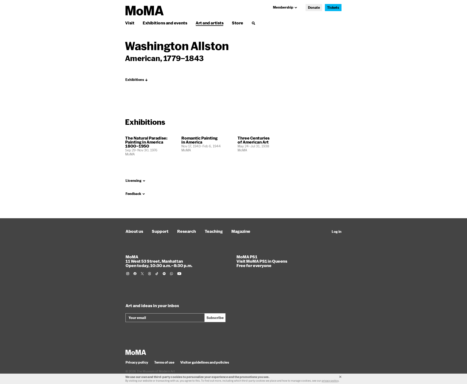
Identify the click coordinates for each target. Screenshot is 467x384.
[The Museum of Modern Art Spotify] (164, 273)
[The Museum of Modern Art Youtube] (179, 273)
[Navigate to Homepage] (144, 10)
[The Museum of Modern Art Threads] (149, 273)
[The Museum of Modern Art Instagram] (127, 273)
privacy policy (330, 380)
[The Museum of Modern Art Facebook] (135, 273)
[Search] (253, 23)
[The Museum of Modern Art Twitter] (142, 273)
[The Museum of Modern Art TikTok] (157, 273)
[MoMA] (136, 352)
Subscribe (215, 318)
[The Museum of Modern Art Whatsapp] (171, 273)
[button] (136, 80)
